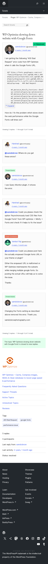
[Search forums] (27, 25)
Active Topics (8, 397)
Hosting (5, 478)
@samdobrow (11, 153)
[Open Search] (37, 3)
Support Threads (9, 392)
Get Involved (30, 490)
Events (28, 494)
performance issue (10, 425)
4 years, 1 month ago (23, 50)
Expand (11, 106)
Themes (28, 474)
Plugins (28, 478)
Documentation (8, 494)
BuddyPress (8, 522)
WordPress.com (10, 510)
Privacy (5, 482)
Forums (5, 11)
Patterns (29, 482)
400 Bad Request (10, 420)
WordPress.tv (9, 502)
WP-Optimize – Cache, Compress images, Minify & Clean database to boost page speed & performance (22, 378)
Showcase (29, 470)
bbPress (7, 518)
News (4, 474)
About (4, 470)
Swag (28, 502)
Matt (5, 514)
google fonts (26, 420)
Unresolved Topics (10, 403)
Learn (4, 490)
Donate (29, 498)
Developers (7, 498)
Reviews (6, 408)
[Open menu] (44, 3)
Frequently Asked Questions (14, 386)
